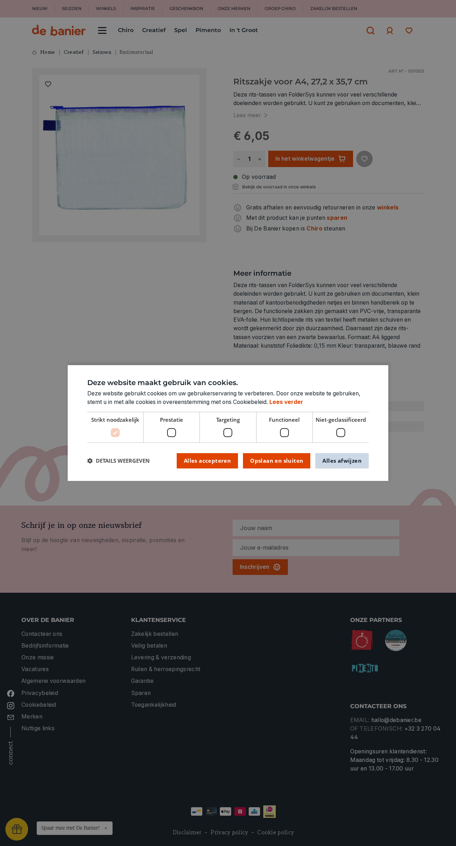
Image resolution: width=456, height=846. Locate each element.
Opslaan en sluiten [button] (276, 460)
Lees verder (286, 402)
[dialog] (228, 423)
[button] (118, 461)
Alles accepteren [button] (207, 460)
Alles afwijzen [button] (342, 460)
